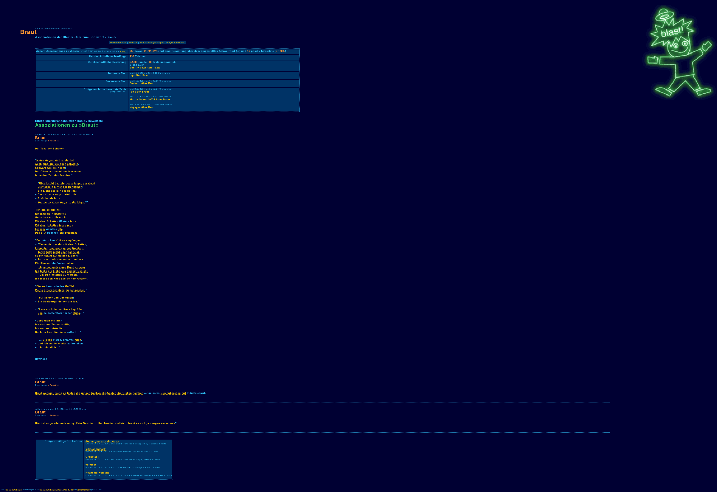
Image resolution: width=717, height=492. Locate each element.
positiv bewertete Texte (145, 67)
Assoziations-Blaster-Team (50, 489)
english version (175, 42)
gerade (54, 423)
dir (74, 202)
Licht (46, 190)
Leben (70, 263)
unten (123, 51)
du (63, 183)
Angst (59, 194)
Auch (38, 164)
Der (37, 148)
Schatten (58, 148)
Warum (42, 202)
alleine (55, 209)
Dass (41, 194)
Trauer (56, 324)
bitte (57, 198)
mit (65, 244)
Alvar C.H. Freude (68, 490)
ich (72, 221)
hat (74, 190)
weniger (48, 393)
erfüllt (68, 194)
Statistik (133, 42)
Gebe (40, 320)
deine (69, 183)
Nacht (61, 167)
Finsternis (55, 248)
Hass (57, 278)
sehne (47, 267)
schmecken (77, 290)
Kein (79, 423)
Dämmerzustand (51, 171)
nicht (51, 244)
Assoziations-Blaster (13, 489)
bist (75, 194)
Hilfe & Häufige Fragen (152, 42)
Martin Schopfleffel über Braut (150, 99)
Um (42, 274)
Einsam (40, 229)
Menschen (75, 171)
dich (47, 320)
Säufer (111, 393)
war (42, 324)
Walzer (67, 259)
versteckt (89, 183)
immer (48, 297)
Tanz (44, 148)
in (70, 202)
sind (57, 160)
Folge (39, 248)
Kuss (66, 309)
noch (63, 423)
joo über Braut (139, 91)
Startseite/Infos (118, 42)
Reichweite (105, 423)
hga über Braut (140, 75)
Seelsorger (50, 301)
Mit (37, 221)
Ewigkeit (60, 213)
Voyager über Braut (142, 107)
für (56, 217)
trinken (127, 393)
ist (43, 423)
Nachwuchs (98, 393)
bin (43, 209)
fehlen (71, 393)
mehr (58, 244)
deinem (72, 271)
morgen (155, 423)
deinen (62, 255)
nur (51, 217)
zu (63, 240)
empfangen (73, 240)
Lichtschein (45, 186)
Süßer (39, 255)
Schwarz (40, 167)
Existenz (59, 290)
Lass (42, 309)
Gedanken (41, 217)
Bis (45, 339)
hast (57, 183)
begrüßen (77, 309)
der (50, 148)
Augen (49, 160)
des (65, 171)
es (64, 393)
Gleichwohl (46, 183)
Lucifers (78, 259)
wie (49, 167)
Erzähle (43, 198)
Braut (28, 32)
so (62, 160)
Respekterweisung (98, 472)
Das (37, 232)
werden (72, 274)
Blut (43, 232)
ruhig (70, 423)
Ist (36, 175)
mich (62, 217)
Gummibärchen (171, 393)
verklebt (91, 464)
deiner (62, 301)
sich (143, 423)
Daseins (65, 175)
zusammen (168, 423)
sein (82, 267)
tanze (62, 225)
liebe (46, 347)
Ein (40, 190)
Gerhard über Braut (142, 83)
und (56, 297)
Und (40, 343)
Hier (38, 423)
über (64, 252)
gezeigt (67, 190)
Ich (38, 209)
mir (58, 190)
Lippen (72, 255)
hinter (58, 186)
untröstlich (57, 328)
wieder (62, 343)
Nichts (76, 248)
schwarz (72, 164)
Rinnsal (46, 263)
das (53, 190)
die (51, 164)
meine (43, 175)
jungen (85, 393)
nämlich (138, 393)
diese (55, 202)
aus (63, 271)
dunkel (69, 160)
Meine (40, 160)
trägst (81, 202)
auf (55, 255)
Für (41, 297)
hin (58, 320)
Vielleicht (121, 423)
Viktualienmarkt (96, 449)
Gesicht (82, 271)
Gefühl (69, 286)
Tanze (43, 244)
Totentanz (71, 232)
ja (148, 423)
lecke (43, 271)
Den (38, 240)
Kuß (58, 240)
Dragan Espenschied (83, 490)
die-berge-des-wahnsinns (102, 441)
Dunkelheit (75, 186)
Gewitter (88, 423)
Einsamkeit (42, 213)
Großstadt (92, 456)
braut (131, 423)
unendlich (66, 297)
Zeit (50, 175)
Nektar (48, 255)
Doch (38, 332)
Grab (76, 252)
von (51, 194)
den (59, 259)
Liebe (56, 271)
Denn (58, 393)
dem (43, 221)
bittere (48, 290)
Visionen (60, 164)
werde (53, 343)
